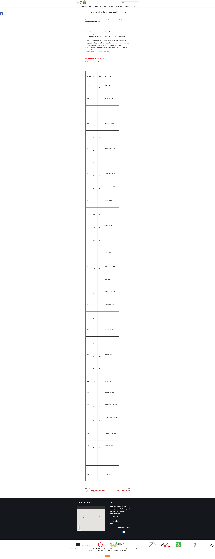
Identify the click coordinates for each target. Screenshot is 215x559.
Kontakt (133, 6)
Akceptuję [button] (107, 555)
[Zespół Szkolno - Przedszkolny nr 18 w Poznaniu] (77, 2)
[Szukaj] (138, 2)
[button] (1, 13)
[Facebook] (123, 532)
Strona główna (83, 6)
